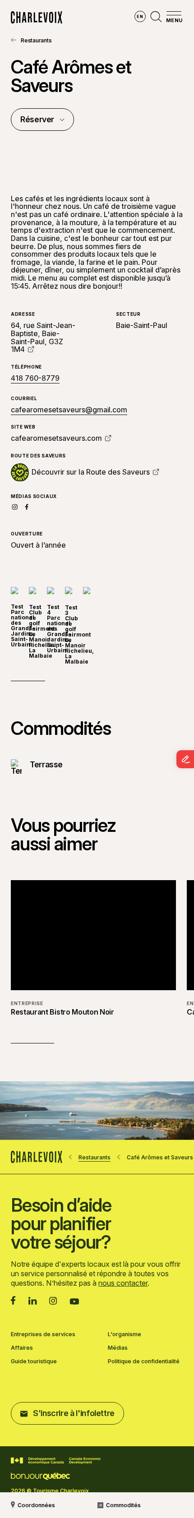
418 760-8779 (35, 378)
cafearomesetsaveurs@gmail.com (69, 409)
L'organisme (124, 1334)
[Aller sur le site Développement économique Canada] (56, 1460)
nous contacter (123, 1282)
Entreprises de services (43, 1334)
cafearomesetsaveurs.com (56, 438)
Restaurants (36, 40)
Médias (118, 1348)
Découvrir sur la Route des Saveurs (91, 472)
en (140, 16)
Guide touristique (34, 1361)
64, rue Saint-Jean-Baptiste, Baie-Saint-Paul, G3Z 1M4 (43, 337)
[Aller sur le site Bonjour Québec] (40, 1476)
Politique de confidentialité (144, 1361)
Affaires (22, 1348)
